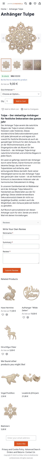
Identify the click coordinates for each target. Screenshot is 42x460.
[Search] (25, 3)
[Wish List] (35, 3)
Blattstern (5, 426)
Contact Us (30, 452)
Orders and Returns (15, 452)
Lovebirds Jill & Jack (30, 393)
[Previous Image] (3, 38)
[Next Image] (38, 38)
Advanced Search (32, 449)
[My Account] (30, 3)
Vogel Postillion (8, 393)
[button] (6, 65)
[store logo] (14, 3)
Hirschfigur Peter (8, 347)
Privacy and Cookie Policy (13, 449)
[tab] (21, 222)
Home (3, 9)
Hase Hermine (7, 307)
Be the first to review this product (14, 80)
